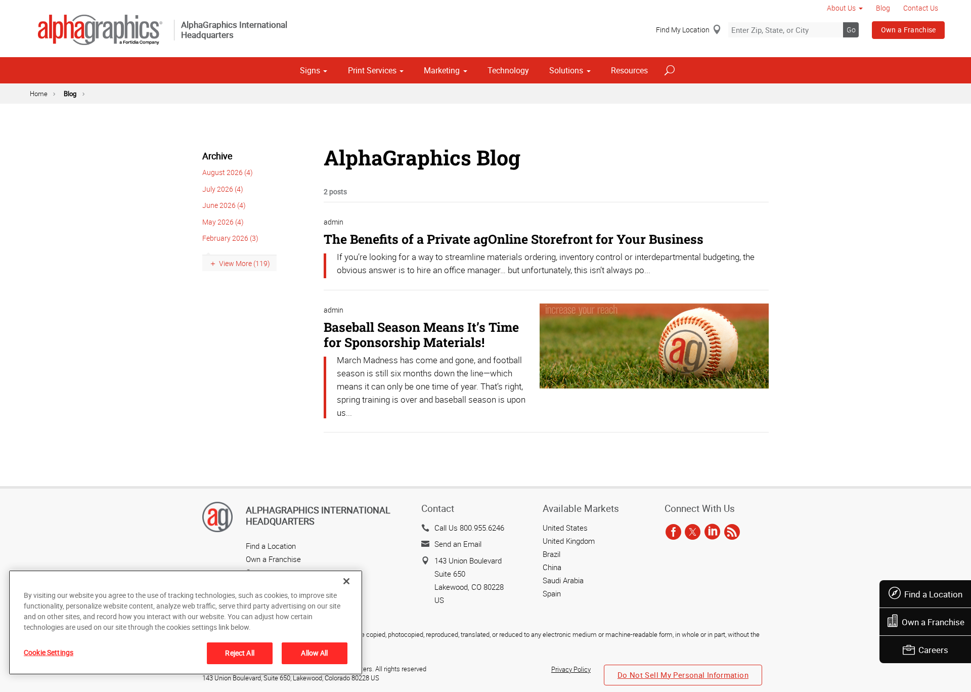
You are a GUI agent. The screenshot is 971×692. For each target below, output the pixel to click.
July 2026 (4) (222, 189)
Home (39, 93)
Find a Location (933, 594)
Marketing (442, 70)
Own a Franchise (908, 29)
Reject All (239, 653)
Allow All (314, 653)
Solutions (566, 70)
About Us (841, 8)
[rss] (732, 533)
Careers (933, 650)
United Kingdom (569, 541)
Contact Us (920, 8)
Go (851, 29)
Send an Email (457, 544)
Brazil (551, 554)
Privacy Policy (571, 669)
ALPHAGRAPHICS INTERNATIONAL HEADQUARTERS (318, 515)
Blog (883, 8)
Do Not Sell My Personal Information (682, 675)
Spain (552, 593)
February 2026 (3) (230, 238)
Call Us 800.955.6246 (469, 528)
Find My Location (683, 29)
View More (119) (244, 263)
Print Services (372, 70)
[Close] (346, 581)
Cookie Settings (48, 652)
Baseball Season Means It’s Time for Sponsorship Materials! (421, 335)
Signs (310, 70)
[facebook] (673, 533)
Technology (508, 70)
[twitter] (692, 533)
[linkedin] (712, 533)
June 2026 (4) (224, 205)
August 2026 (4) (227, 172)
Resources (629, 70)
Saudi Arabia (563, 580)
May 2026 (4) (223, 222)
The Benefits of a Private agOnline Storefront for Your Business (513, 239)
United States (565, 528)
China (552, 567)
